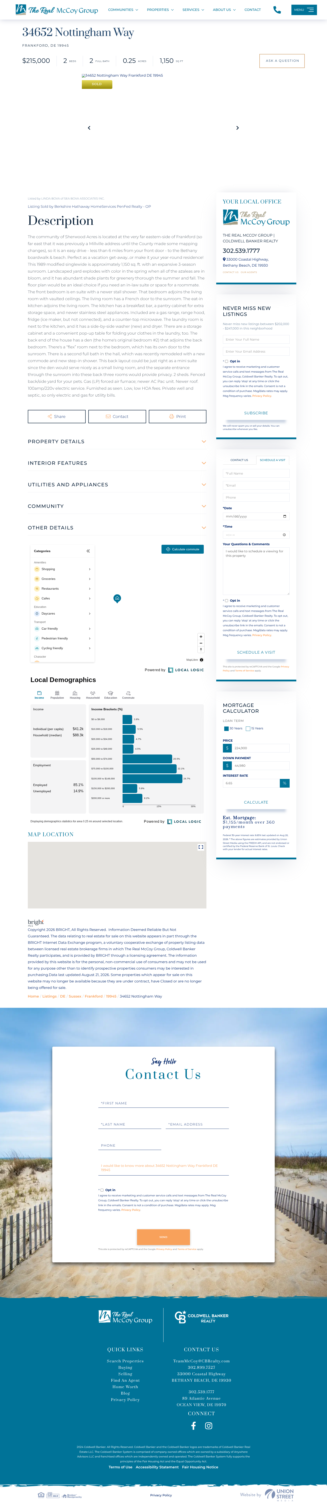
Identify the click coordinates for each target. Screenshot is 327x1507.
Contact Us (231, 272)
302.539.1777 (241, 250)
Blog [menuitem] (125, 1393)
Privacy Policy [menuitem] (125, 1399)
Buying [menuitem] (125, 1367)
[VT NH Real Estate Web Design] (267, 1495)
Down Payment (237, 758)
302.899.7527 (201, 1367)
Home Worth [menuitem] (125, 1387)
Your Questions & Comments (246, 544)
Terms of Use (120, 1467)
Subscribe (256, 413)
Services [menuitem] (191, 10)
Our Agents (249, 272)
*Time (227, 527)
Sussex (75, 996)
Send (163, 1237)
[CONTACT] (282, 61)
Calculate (256, 802)
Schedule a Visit (272, 460)
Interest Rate (235, 776)
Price (228, 741)
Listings (49, 996)
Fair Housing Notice (200, 1467)
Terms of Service (244, 670)
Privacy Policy (261, 396)
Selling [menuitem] (125, 1374)
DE (62, 996)
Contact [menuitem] (252, 10)
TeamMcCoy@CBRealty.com (201, 1361)
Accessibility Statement (157, 1467)
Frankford (94, 996)
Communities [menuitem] (120, 10)
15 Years (257, 728)
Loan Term (233, 721)
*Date (227, 508)
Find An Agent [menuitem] (125, 1380)
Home (33, 996)
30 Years (236, 728)
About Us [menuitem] (222, 10)
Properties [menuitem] (158, 10)
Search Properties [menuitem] (125, 1361)
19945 (111, 996)
